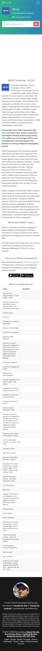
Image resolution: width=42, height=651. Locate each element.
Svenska (16, 641)
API (24, 636)
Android (35, 262)
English (6, 639)
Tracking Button (29, 634)
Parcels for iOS (20, 605)
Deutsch (34, 639)
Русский (21, 644)
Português (26, 639)
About (29, 632)
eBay (4, 133)
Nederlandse (7, 641)
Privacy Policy (15, 634)
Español (19, 639)
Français (13, 639)
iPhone (27, 262)
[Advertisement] (21, 55)
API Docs (31, 636)
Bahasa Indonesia (32, 641)
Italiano (22, 641)
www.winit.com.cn (23, 17)
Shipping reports (14, 636)
